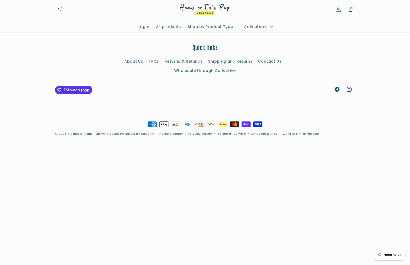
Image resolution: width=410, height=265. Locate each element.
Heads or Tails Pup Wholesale (93, 134)
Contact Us (270, 61)
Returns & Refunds (183, 61)
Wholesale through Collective (205, 70)
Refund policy (171, 134)
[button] (61, 9)
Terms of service (231, 134)
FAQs (154, 61)
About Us (133, 61)
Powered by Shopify (137, 134)
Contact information (301, 134)
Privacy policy (200, 134)
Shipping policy (264, 134)
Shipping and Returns (230, 61)
